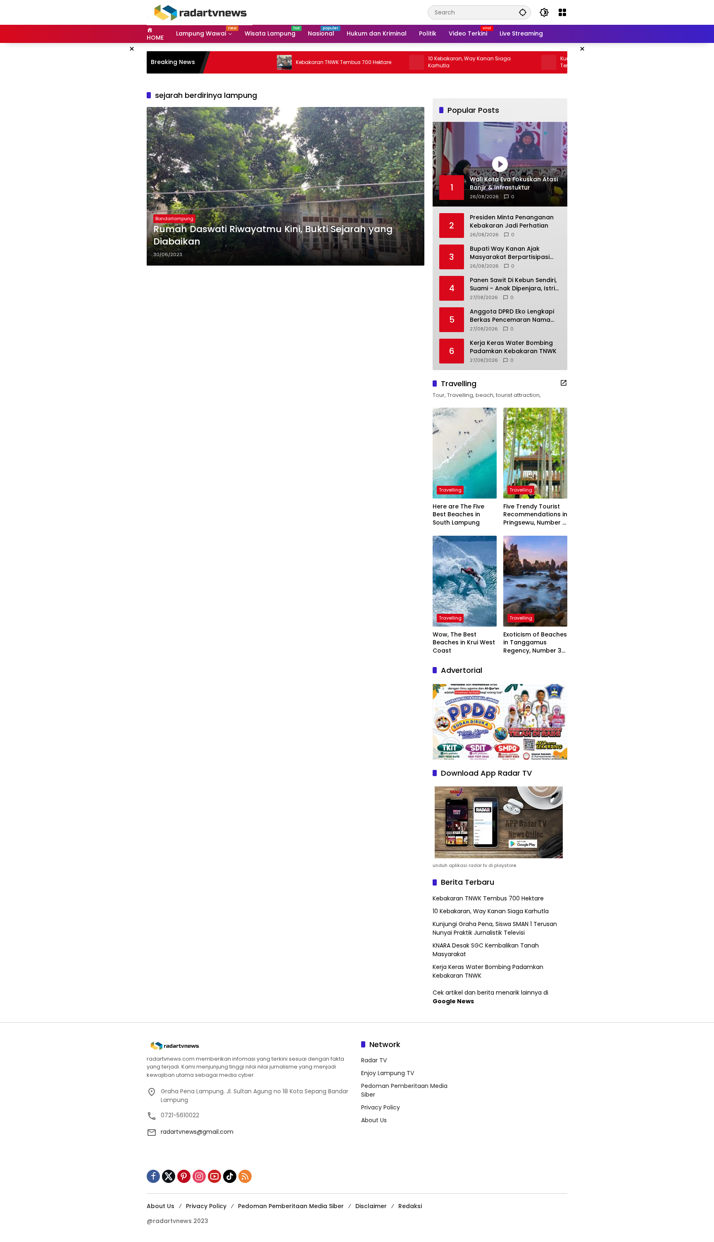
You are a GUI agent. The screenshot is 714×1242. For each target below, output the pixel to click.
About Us (374, 1120)
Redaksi (410, 1206)
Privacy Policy (380, 1107)
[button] (522, 12)
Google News (453, 1001)
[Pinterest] (183, 1176)
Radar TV (374, 1060)
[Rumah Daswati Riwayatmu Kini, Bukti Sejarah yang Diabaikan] (285, 186)
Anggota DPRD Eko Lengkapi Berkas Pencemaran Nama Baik (512, 316)
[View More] (563, 383)
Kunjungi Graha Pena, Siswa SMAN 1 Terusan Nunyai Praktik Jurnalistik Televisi (495, 928)
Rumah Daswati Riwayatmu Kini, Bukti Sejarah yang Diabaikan (273, 235)
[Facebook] (153, 1176)
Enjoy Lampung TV (387, 1073)
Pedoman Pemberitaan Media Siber (291, 1206)
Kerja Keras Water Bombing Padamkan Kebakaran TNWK (513, 347)
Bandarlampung (174, 218)
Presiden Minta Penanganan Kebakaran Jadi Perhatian (512, 222)
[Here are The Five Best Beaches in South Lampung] (465, 453)
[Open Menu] (562, 12)
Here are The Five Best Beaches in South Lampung (458, 515)
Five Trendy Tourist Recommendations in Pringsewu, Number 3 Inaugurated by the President (535, 515)
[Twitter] (168, 1176)
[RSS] (245, 1176)
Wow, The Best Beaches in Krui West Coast (464, 643)
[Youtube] (214, 1176)
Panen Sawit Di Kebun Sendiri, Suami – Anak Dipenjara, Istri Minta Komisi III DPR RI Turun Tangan (513, 284)
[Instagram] (199, 1176)
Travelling (450, 490)
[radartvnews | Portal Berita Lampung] (199, 12)
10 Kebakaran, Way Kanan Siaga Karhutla (424, 62)
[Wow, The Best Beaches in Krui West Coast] (465, 581)
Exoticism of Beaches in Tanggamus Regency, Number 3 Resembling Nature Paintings (535, 643)
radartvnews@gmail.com (197, 1132)
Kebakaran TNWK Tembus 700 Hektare (298, 62)
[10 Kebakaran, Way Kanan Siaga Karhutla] (371, 62)
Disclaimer (371, 1206)
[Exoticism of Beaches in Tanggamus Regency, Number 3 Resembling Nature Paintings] (535, 581)
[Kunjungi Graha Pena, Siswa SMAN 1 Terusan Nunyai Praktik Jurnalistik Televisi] (503, 62)
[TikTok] (229, 1176)
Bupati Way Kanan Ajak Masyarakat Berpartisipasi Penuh (510, 253)
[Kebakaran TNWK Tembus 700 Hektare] (239, 62)
